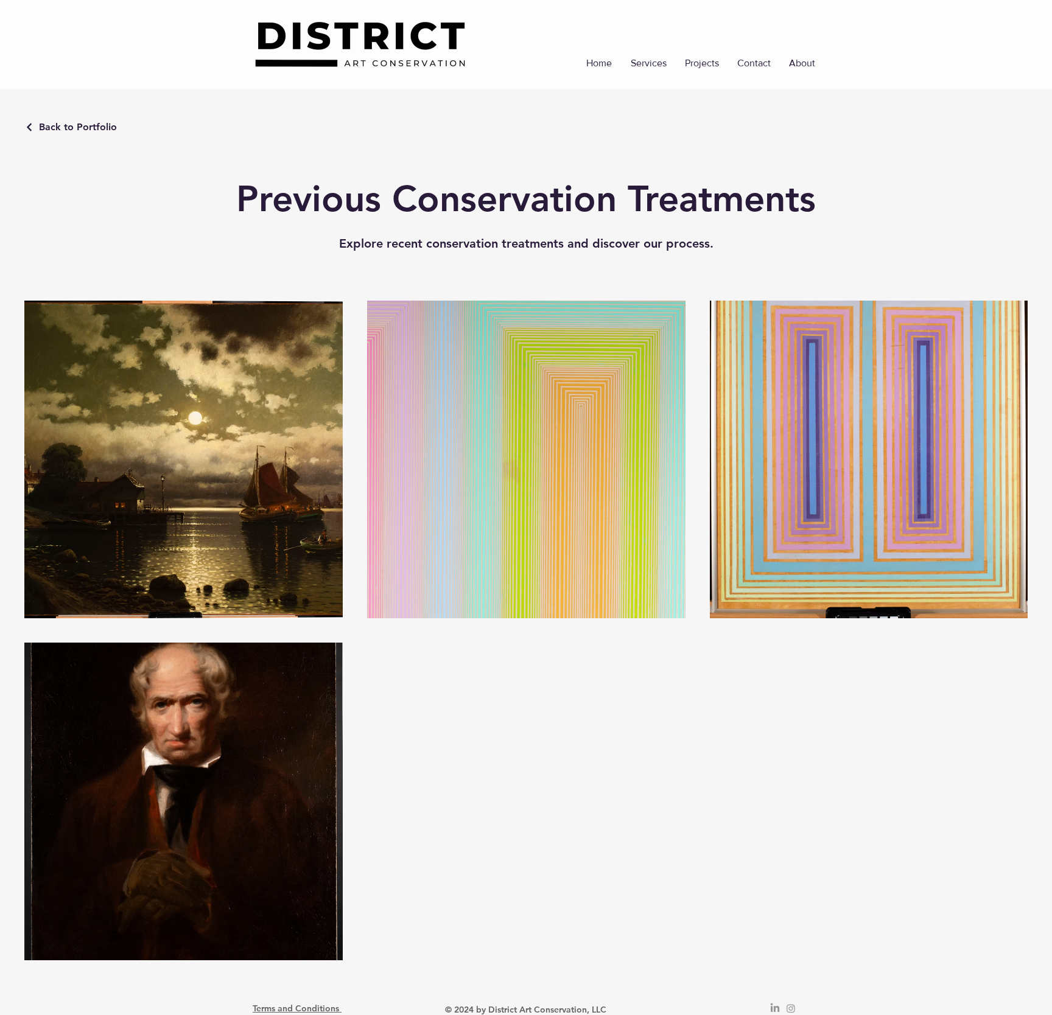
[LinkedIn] (775, 1008)
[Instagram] (790, 1008)
